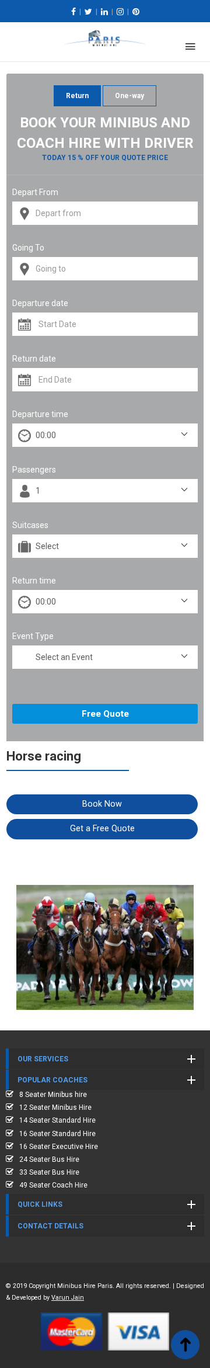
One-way (129, 96)
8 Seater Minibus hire (53, 1095)
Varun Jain (67, 1297)
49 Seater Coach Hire (53, 1185)
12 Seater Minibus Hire (55, 1107)
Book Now (102, 804)
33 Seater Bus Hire (49, 1172)
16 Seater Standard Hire (57, 1134)
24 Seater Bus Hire (49, 1159)
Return (77, 96)
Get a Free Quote (102, 829)
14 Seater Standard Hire (57, 1120)
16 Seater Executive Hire (58, 1147)
